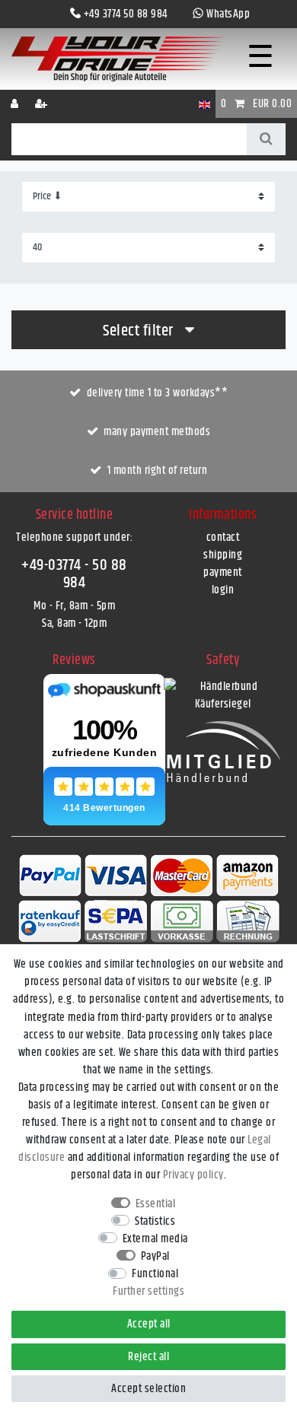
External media (155, 1239)
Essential (156, 1204)
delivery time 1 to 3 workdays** (157, 393)
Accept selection (148, 1388)
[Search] (266, 139)
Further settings (148, 1291)
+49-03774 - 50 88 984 (74, 574)
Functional (155, 1274)
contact (223, 537)
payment (222, 572)
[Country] (204, 104)
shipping (222, 555)
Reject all (148, 1357)
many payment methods (157, 431)
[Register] (43, 104)
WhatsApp (228, 14)
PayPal (155, 1256)
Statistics (155, 1221)
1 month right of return (157, 470)
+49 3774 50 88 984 (126, 14)
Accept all (149, 1324)
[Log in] (16, 104)
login (223, 590)
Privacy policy (193, 1175)
